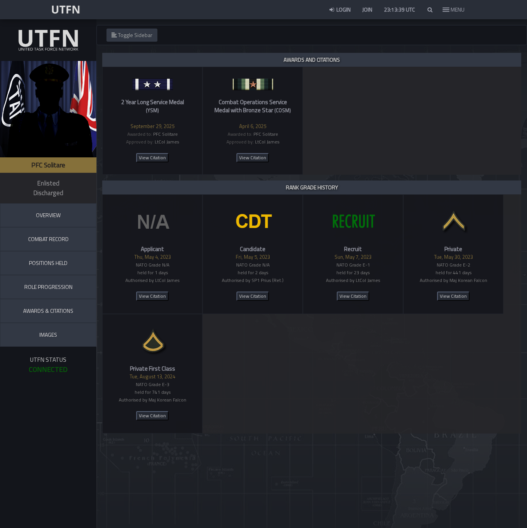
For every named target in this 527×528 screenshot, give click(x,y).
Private (453, 249)
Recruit (353, 249)
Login (343, 9)
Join (367, 9)
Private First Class (152, 368)
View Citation (152, 157)
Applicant (152, 249)
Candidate (252, 249)
